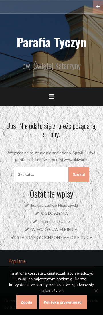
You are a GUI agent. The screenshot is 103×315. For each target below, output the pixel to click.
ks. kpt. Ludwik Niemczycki (54, 205)
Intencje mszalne (54, 221)
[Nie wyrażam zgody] (96, 291)
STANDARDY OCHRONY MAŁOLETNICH (54, 237)
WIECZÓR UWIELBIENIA (54, 229)
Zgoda (26, 302)
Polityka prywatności (63, 302)
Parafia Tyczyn (51, 42)
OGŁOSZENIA (54, 213)
